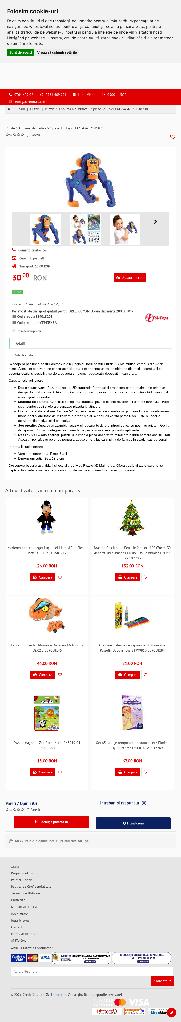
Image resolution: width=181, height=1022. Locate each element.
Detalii (20, 343)
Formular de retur (24, 934)
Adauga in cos (132, 277)
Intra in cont (20, 920)
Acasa (15, 867)
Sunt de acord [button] (20, 52)
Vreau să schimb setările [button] (57, 52)
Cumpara (45, 577)
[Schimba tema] (171, 1012)
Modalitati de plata (25, 907)
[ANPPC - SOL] (141, 958)
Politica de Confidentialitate (31, 886)
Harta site (18, 900)
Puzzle (35, 109)
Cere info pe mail (31, 258)
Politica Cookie (22, 880)
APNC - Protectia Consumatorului (34, 948)
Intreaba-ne (135, 823)
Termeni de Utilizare (25, 893)
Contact (16, 927)
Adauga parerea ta (54, 822)
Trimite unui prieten (30, 331)
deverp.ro (59, 994)
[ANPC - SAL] (81, 958)
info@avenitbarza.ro (30, 102)
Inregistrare (19, 914)
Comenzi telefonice (31, 250)
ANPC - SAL (18, 940)
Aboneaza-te (162, 981)
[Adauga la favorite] (172, 137)
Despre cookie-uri (24, 873)
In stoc (17, 291)
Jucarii (20, 109)
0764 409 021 (24, 95)
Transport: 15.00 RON (34, 266)
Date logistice (25, 355)
